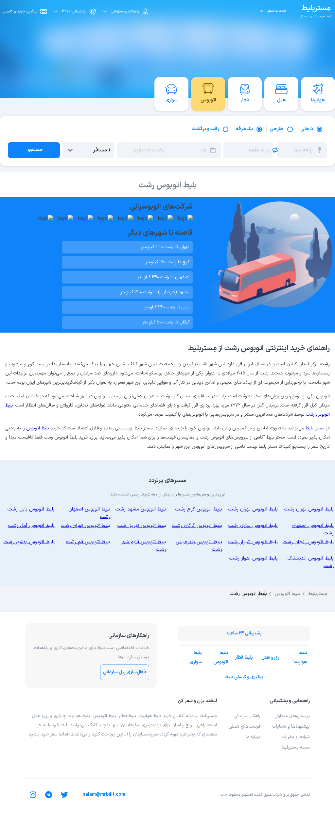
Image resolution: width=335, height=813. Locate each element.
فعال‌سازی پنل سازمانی (124, 672)
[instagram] (33, 795)
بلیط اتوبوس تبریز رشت (141, 525)
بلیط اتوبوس (37, 428)
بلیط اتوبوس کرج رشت (198, 509)
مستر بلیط (315, 428)
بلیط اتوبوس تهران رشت (309, 509)
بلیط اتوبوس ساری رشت (253, 525)
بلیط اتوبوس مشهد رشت (140, 509)
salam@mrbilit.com (104, 794)
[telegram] (49, 795)
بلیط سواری (196, 658)
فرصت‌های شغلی (244, 726)
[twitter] (64, 795)
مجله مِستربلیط (296, 747)
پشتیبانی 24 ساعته (244, 633)
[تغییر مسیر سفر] (275, 150)
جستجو (35, 150)
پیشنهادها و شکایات (291, 726)
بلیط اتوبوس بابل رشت (31, 509)
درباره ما (252, 737)
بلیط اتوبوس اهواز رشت (253, 558)
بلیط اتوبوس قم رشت (88, 542)
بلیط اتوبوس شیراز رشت (253, 542)
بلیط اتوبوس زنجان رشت (308, 542)
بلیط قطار (244, 657)
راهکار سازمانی (247, 716)
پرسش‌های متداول (292, 716)
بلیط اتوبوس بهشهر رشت (29, 542)
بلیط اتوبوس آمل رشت (31, 525)
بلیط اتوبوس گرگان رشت (197, 525)
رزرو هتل (270, 657)
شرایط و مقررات (295, 737)
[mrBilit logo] (316, 11)
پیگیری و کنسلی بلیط (244, 677)
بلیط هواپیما (300, 658)
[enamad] (209, 757)
